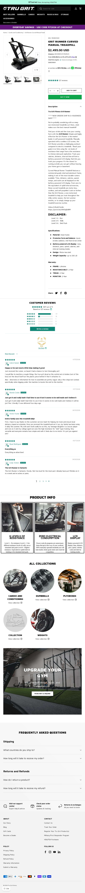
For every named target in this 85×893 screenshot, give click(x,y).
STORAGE (65, 14)
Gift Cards (7, 831)
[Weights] (42, 620)
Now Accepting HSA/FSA (47, 2)
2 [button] (39, 481)
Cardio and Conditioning (16, 32)
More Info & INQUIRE (42, 693)
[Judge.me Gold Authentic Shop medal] (42, 341)
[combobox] (54, 9)
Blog (5, 827)
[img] (10, 360)
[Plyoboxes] (70, 581)
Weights (42, 635)
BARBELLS (21, 14)
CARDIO (31, 14)
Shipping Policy (9, 855)
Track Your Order (50, 827)
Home (5, 32)
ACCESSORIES (8, 18)
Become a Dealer (10, 22)
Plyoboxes (69, 596)
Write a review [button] (42, 329)
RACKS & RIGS (52, 14)
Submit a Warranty (10, 867)
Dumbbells (42, 596)
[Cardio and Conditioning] (15, 581)
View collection (14, 639)
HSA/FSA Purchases (51, 839)
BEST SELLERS (9, 14)
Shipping (51, 54)
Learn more (52, 62)
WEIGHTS (41, 14)
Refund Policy (8, 859)
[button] (80, 8)
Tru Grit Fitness (12, 885)
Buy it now (64, 97)
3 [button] (43, 481)
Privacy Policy (8, 850)
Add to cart (72, 90)
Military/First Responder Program (56, 835)
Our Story (7, 823)
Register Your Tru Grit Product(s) (56, 831)
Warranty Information (11, 863)
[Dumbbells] (42, 581)
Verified (41, 348)
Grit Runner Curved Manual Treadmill (36, 32)
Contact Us (48, 823)
